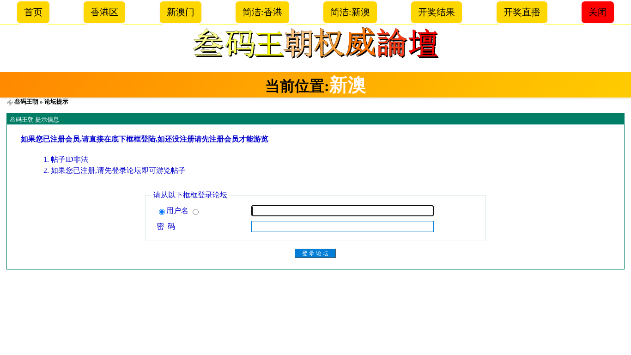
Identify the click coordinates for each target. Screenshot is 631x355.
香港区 (104, 12)
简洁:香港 (262, 12)
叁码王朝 (26, 101)
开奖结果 (436, 12)
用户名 (178, 210)
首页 (33, 12)
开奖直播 (522, 12)
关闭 (598, 12)
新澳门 (180, 12)
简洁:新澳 (350, 12)
